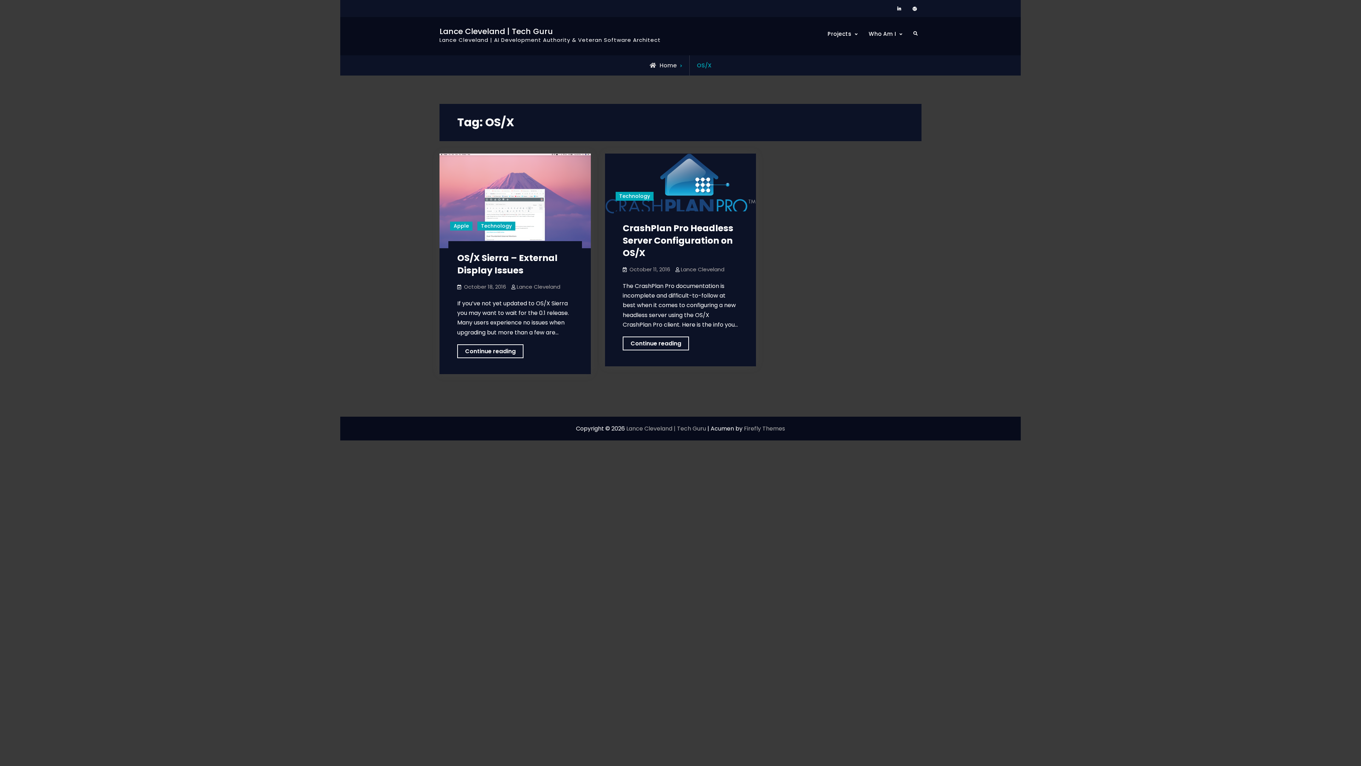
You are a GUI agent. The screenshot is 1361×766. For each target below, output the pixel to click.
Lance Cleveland (538, 286)
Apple (461, 225)
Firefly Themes (764, 428)
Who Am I (882, 34)
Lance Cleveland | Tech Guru (496, 31)
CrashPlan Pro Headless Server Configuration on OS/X (678, 240)
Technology (496, 225)
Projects (839, 34)
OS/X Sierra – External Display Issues (507, 264)
